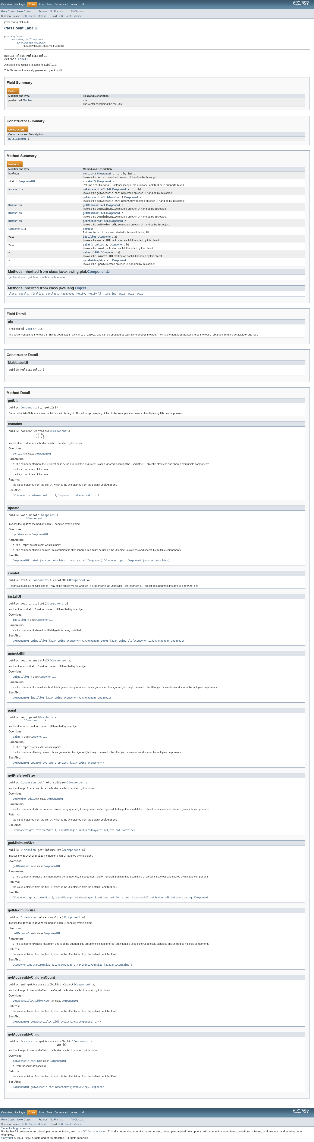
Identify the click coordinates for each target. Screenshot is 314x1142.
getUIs (87, 228)
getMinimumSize (93, 213)
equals (23, 293)
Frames (43, 11)
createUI (89, 181)
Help (82, 4)
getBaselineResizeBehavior (46, 277)
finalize (37, 293)
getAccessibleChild (96, 189)
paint (86, 244)
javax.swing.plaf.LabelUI (31, 42)
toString (110, 293)
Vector (27, 100)
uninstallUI (91, 252)
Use (41, 4)
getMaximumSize (93, 205)
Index (74, 4)
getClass (52, 293)
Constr (32, 16)
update (87, 260)
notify (80, 293)
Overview (6, 4)
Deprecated (61, 4)
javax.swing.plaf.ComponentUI (28, 39)
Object (80, 288)
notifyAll (94, 293)
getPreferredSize (95, 220)
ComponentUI (27, 181)
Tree (49, 4)
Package (20, 4)
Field (24, 16)
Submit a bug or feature (15, 1128)
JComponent (103, 173)
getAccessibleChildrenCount (102, 197)
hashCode (67, 293)
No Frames (56, 11)
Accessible (15, 189)
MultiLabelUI (17, 138)
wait (122, 293)
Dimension (15, 205)
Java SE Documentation (91, 1131)
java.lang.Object (13, 36)
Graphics (98, 244)
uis (85, 100)
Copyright (7, 1137)
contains (89, 173)
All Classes (77, 11)
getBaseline (17, 277)
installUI (89, 236)
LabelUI (24, 59)
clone (12, 293)
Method (41, 16)
